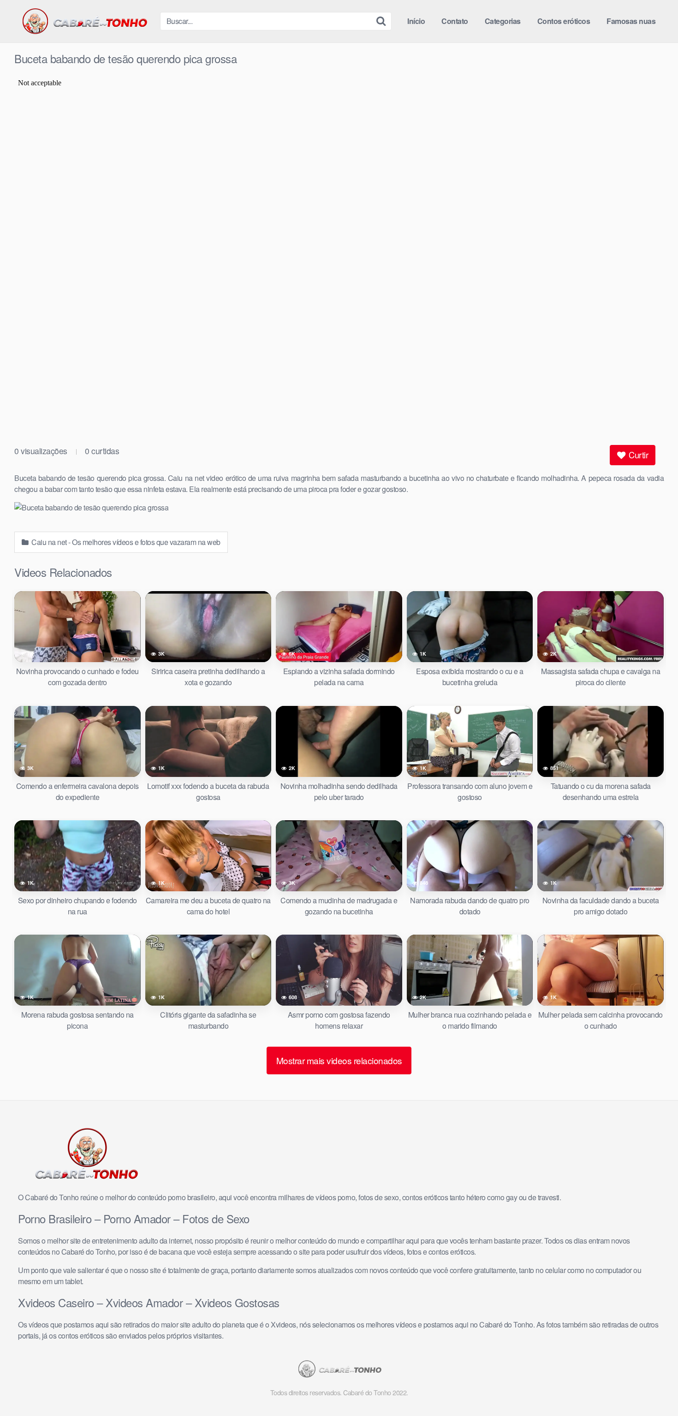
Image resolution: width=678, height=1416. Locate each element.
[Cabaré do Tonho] (83, 21)
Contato (454, 21)
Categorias (503, 21)
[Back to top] (652, 1386)
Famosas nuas (631, 21)
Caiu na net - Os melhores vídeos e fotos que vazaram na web (125, 542)
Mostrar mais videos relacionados (339, 1060)
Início (416, 21)
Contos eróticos (563, 21)
